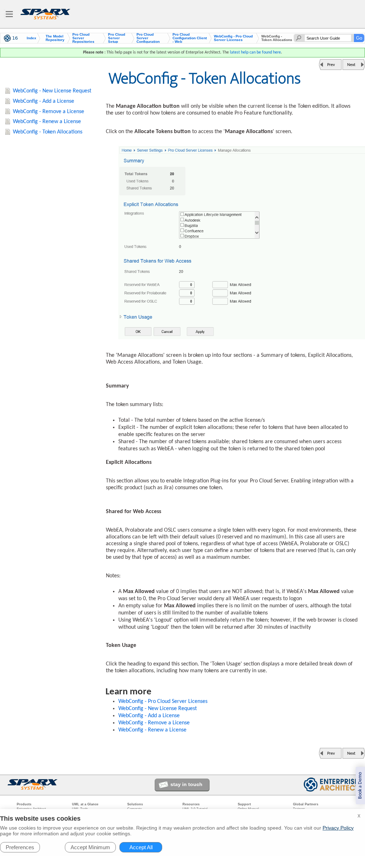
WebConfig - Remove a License (154, 723)
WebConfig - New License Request (157, 708)
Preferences (20, 847)
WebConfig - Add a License (149, 716)
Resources (191, 804)
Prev (331, 65)
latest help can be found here (255, 52)
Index (31, 38)
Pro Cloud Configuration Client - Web (190, 38)
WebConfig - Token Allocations (47, 132)
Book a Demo (360, 785)
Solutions (135, 804)
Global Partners (305, 804)
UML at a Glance (85, 804)
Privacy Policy (338, 828)
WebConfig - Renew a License (152, 730)
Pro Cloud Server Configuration (148, 38)
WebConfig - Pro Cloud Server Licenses (233, 38)
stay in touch (186, 784)
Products (24, 804)
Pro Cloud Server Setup (116, 38)
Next (351, 65)
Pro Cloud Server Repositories (83, 38)
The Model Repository (55, 38)
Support (244, 804)
